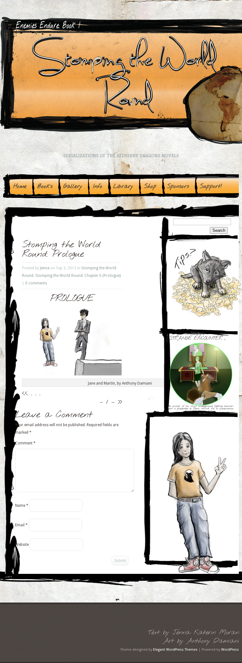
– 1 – (107, 402)
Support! (211, 186)
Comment (25, 443)
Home (19, 186)
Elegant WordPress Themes (175, 650)
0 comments (36, 283)
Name (21, 505)
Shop (150, 186)
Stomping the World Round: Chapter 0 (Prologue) (78, 275)
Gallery (72, 186)
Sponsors (178, 186)
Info (97, 186)
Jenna (44, 268)
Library (123, 186)
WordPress (230, 650)
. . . (35, 393)
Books (45, 186)
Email (21, 525)
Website (22, 544)
